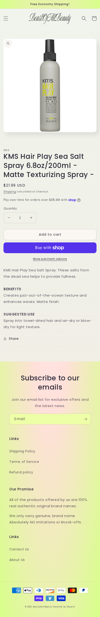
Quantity (10, 208)
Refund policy (21, 472)
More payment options (50, 259)
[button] (6, 18)
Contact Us (19, 549)
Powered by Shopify (64, 606)
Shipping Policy (22, 451)
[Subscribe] (85, 419)
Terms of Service (24, 461)
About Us (17, 559)
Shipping (9, 191)
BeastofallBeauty (43, 606)
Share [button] (14, 338)
